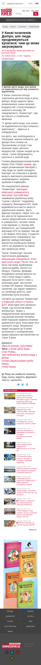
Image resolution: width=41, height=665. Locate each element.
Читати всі (32, 530)
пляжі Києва (9, 366)
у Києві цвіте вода (19, 348)
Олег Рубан (8, 351)
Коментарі (30, 644)
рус (31, 4)
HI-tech (30, 616)
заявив (27, 164)
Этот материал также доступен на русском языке (18, 51)
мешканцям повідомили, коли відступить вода (19, 260)
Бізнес (30, 611)
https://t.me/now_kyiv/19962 (17, 345)
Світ (30, 621)
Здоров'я (30, 626)
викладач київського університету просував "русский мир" (15, 192)
